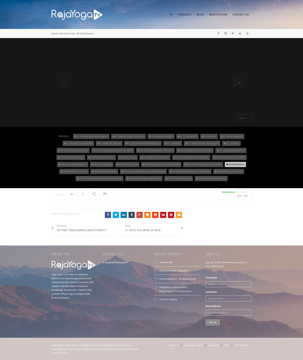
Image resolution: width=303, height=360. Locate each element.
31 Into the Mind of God (75, 171)
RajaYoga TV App (194, 345)
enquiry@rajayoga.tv (116, 262)
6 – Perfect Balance (232, 136)
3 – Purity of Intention (162, 136)
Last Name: (211, 291)
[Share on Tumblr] (132, 215)
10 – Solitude (173, 143)
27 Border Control (128, 164)
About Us (174, 345)
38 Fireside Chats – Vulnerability (145, 178)
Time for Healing (168, 299)
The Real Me (166, 262)
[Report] (104, 194)
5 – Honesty (210, 136)
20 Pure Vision (128, 157)
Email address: (213, 306)
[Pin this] (171, 215)
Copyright (213, 345)
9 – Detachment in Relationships (144, 143)
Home (55, 33)
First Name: (211, 277)
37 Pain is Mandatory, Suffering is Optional (100, 178)
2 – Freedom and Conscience (129, 136)
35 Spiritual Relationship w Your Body (191, 171)
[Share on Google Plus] (139, 215)
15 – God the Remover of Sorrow (156, 150)
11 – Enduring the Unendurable (202, 143)
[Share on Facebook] (108, 215)
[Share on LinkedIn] (124, 215)
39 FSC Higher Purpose (179, 178)
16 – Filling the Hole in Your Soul (196, 150)
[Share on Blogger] (147, 215)
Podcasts (184, 14)
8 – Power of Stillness (109, 143)
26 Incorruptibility (102, 164)
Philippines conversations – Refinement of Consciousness (175, 289)
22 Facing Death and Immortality (192, 157)
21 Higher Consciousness (156, 157)
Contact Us (241, 14)
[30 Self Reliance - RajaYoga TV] (77, 14)
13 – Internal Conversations (74, 150)
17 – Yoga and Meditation (232, 150)
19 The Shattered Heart (102, 157)
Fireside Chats (67, 33)
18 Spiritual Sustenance (71, 157)
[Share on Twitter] (116, 215)
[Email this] (179, 215)
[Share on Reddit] (155, 215)
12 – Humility (232, 143)
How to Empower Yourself (173, 270)
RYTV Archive (242, 345)
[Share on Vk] (163, 215)
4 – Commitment (188, 136)
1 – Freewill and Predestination (92, 136)
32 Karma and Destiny (105, 171)
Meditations (218, 14)
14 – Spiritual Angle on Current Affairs (113, 150)
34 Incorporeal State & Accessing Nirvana (144, 171)
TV (171, 14)
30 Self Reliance (236, 164)
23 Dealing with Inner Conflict (230, 157)
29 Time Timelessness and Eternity (204, 164)
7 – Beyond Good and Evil (79, 143)
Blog (200, 14)
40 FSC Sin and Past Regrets (212, 178)
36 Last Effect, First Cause (229, 171)
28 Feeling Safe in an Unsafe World (162, 164)
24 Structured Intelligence (73, 164)
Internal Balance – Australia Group (177, 278)
